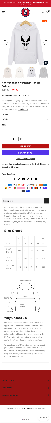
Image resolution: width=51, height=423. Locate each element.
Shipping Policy (18, 415)
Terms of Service (34, 415)
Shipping (5, 95)
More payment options (25, 159)
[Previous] (5, 42)
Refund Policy (37, 412)
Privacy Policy (24, 412)
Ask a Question (8, 174)
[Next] (46, 42)
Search (13, 412)
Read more (23, 109)
